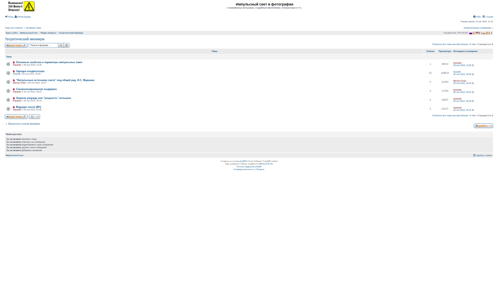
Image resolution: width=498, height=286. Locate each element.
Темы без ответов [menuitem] (14, 28)
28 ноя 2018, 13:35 (462, 65)
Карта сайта (12, 33)
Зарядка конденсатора (30, 71)
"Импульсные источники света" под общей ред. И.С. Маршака (55, 80)
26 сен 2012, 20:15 (462, 110)
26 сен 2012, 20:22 (462, 92)
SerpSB (16, 74)
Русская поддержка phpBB (249, 166)
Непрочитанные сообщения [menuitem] (477, 28)
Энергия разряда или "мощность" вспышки (43, 98)
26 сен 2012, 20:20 (462, 101)
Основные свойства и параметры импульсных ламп (49, 62)
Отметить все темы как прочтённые (450, 44)
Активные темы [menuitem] (33, 28)
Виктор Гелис (19, 83)
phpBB (242, 161)
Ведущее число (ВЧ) (28, 107)
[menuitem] (9, 16)
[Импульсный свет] (20, 6)
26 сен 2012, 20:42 (462, 74)
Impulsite (17, 65)
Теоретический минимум (24, 39)
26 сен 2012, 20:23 (462, 83)
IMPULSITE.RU (266, 164)
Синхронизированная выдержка (36, 89)
